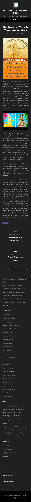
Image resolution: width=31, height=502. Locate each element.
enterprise (7, 415)
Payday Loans (7, 386)
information (6, 421)
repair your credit (8, 465)
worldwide (24, 435)
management (11, 424)
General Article (7, 354)
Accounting (6, 315)
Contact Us (6, 446)
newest (10, 427)
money (23, 424)
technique (12, 432)
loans (4, 424)
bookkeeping (11, 409)
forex (7, 418)
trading (16, 432)
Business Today (7, 347)
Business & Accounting (10, 329)
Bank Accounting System (10, 325)
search (9, 430)
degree (13, 412)
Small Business (7, 393)
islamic (24, 421)
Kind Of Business (8, 371)
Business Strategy (8, 343)
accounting (7, 406)
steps (3, 432)
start (25, 430)
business (19, 409)
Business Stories (7, 339)
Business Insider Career (10, 336)
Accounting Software (9, 318)
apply (22, 406)
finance (18, 415)
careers (4, 412)
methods (18, 424)
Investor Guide (7, 364)
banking (4, 409)
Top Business (6, 396)
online (15, 427)
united (15, 435)
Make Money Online (9, 375)
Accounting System (8, 322)
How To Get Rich (8, 357)
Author (11, 33)
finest (3, 418)
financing (25, 415)
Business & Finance (8, 332)
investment (20, 421)
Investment (6, 361)
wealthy (5, 223)
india (18, 418)
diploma (18, 412)
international (14, 421)
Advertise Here (7, 449)
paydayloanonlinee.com (12, 495)
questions (4, 430)
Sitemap (5, 456)
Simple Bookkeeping (9, 389)
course (9, 412)
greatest (10, 418)
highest (14, 418)
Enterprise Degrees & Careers (12, 299)
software (20, 430)
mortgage (5, 427)
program (26, 427)
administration (16, 406)
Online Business (7, 379)
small (14, 430)
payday (21, 427)
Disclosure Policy (8, 453)
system (7, 432)
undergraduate (7, 435)
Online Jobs (6, 382)
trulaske (20, 432)
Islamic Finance (7, 368)
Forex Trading (7, 350)
